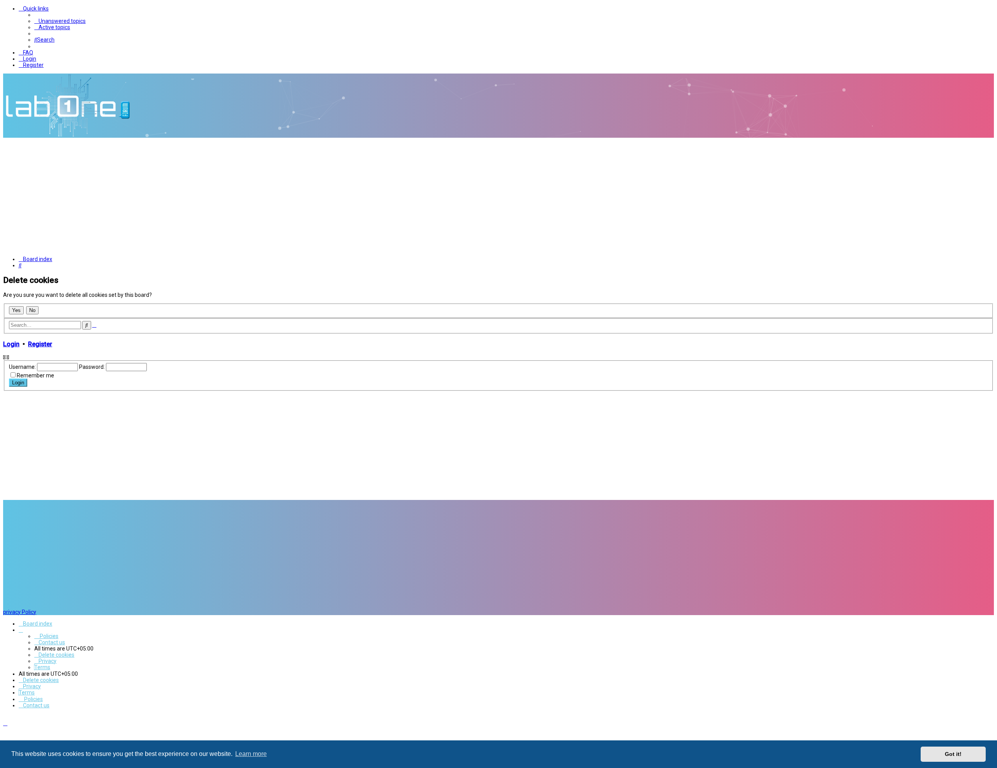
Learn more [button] (251, 753)
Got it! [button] (953, 754)
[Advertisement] (498, 196)
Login (11, 344)
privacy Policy (19, 612)
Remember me (35, 375)
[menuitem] (60, 21)
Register (40, 344)
